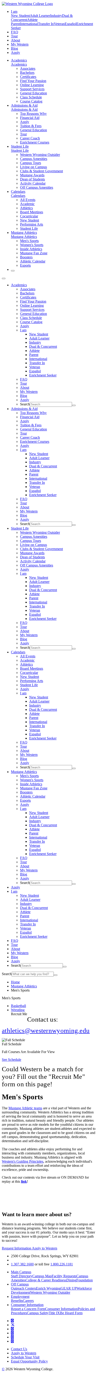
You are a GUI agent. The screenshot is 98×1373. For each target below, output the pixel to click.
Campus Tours (30, 163)
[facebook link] (12, 1321)
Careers (28, 1301)
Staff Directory (21, 1276)
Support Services (32, 89)
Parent (15, 24)
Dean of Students (32, 179)
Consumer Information (61, 1309)
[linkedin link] (12, 1337)
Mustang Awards (32, 175)
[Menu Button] (3, 278)
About (15, 40)
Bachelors (27, 73)
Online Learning (32, 85)
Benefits (17, 1301)
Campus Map (42, 1276)
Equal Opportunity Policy (29, 1361)
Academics (19, 60)
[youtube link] (12, 1329)
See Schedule (11, 1059)
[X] (13, 1325)
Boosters (26, 257)
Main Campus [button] (21, 1272)
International (29, 24)
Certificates (28, 77)
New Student (20, 16)
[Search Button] (13, 270)
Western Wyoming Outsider (40, 155)
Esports (25, 265)
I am (23, 330)
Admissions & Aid (24, 105)
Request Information (17, 1248)
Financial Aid (29, 118)
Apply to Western (44, 1248)
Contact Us (19, 1349)
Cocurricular (29, 216)
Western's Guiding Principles (22, 1161)
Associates (27, 68)
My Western (19, 44)
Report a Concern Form (28, 1309)
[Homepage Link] (27, 4)
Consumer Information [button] (27, 1305)
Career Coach (30, 138)
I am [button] (14, 11)
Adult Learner (40, 16)
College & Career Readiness (46, 1280)
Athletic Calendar (32, 261)
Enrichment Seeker (43, 375)
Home (15, 982)
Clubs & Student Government (41, 171)
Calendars (18, 191)
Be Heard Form (71, 1313)
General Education (33, 93)
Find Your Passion (33, 81)
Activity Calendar (33, 183)
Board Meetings (31, 212)
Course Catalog (31, 101)
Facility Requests (64, 1276)
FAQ (14, 32)
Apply (15, 52)
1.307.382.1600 (22, 1264)
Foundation (84, 1280)
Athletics (26, 208)
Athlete (32, 20)
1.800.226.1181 (61, 1264)
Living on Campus (33, 167)
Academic (27, 204)
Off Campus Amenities (36, 187)
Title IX (54, 1313)
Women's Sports (31, 245)
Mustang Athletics (24, 232)
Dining (71, 1280)
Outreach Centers (23, 1288)
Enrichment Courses (34, 142)
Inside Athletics (31, 249)
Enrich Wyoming (48, 1288)
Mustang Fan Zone (33, 253)
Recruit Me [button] (19, 1014)
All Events (27, 200)
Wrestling (18, 1010)
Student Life (20, 146)
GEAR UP (69, 1288)
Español (70, 24)
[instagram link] (12, 1333)
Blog (14, 48)
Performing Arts (31, 224)
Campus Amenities (33, 159)
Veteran (59, 24)
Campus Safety (38, 1313)
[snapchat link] (12, 1341)
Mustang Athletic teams (25, 1108)
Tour (14, 36)
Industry (56, 16)
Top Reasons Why (33, 114)
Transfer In (46, 24)
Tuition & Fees (30, 126)
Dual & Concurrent (43, 346)
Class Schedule (31, 97)
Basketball (18, 1006)
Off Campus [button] (20, 1284)
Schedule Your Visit (25, 1357)
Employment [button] (20, 1296)
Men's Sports (29, 241)
